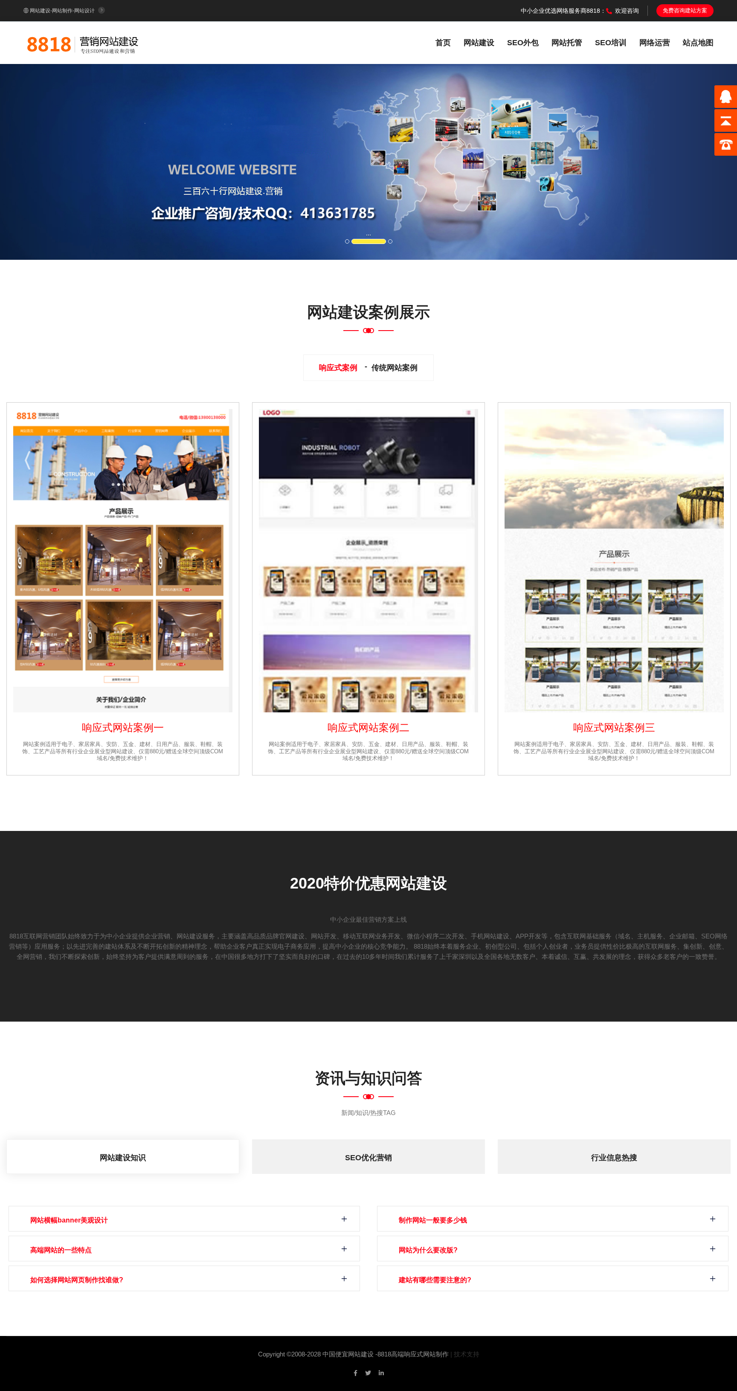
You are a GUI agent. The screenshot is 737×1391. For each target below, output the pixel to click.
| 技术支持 (464, 1354)
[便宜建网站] (83, 42)
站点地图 (698, 42)
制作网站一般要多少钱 (433, 1220)
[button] (55, 162)
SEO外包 (523, 42)
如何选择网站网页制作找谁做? (76, 1280)
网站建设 (479, 42)
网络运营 (654, 42)
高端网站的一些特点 (61, 1250)
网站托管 (566, 42)
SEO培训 (611, 42)
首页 (443, 42)
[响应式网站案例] (122, 560)
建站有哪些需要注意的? (435, 1280)
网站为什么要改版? (428, 1250)
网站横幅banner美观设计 (69, 1220)
